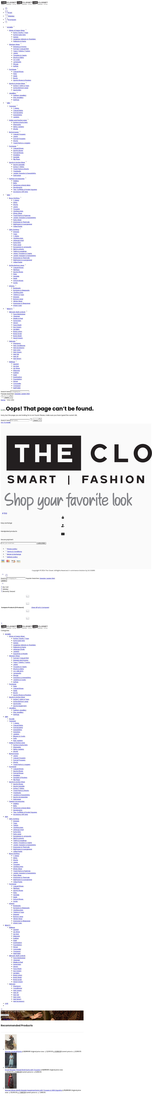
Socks (15, 283)
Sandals (16, 157)
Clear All (34, 607)
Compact (17, 386)
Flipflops (16, 270)
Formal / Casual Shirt (21, 49)
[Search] (6, 23)
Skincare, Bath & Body (17, 312)
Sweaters (16, 732)
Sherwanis (17, 125)
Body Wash (17, 336)
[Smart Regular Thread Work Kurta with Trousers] (11, 1068)
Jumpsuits (17, 62)
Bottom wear (18, 299)
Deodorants (17, 187)
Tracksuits (17, 171)
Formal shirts (18, 113)
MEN (8, 103)
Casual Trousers (19, 134)
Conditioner (17, 988)
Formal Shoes (18, 153)
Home (3, 400)
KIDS (8, 195)
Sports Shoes (18, 151)
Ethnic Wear (17, 213)
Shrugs (15, 64)
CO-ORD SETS (18, 671)
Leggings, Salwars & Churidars (24, 39)
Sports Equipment (20, 706)
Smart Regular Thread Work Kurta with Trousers (23, 1070)
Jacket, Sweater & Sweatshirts (24, 173)
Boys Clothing (14, 198)
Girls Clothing (14, 230)
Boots (15, 78)
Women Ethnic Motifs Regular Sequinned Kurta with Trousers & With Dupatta (33, 1090)
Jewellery (12, 93)
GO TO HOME (5, 422)
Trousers (16, 209)
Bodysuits (17, 288)
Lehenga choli (18, 240)
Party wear (17, 245)
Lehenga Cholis (19, 649)
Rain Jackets (18, 741)
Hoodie (11, 719)
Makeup (12, 362)
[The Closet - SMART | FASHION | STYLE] (24, 4)
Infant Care (17, 305)
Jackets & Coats (19, 680)
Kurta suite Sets (19, 641)
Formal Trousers (19, 139)
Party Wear (17, 220)
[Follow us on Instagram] (4, 514)
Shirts (15, 202)
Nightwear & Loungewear (22, 224)
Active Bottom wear (20, 88)
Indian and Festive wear (18, 120)
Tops (15, 234)
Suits (15, 738)
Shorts (15, 141)
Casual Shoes (18, 72)
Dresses (16, 232)
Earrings (16, 100)
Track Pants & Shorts (21, 169)
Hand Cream (18, 338)
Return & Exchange (14, 554)
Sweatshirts (17, 115)
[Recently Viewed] (6, 576)
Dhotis (15, 129)
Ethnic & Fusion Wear (17, 30)
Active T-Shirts (18, 167)
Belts (15, 183)
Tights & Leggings (20, 251)
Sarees (15, 37)
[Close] (2, 587)
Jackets (16, 117)
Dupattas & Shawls (20, 654)
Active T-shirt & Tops (21, 86)
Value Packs (17, 226)
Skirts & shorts (18, 249)
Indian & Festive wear (17, 743)
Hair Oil (15, 356)
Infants (11, 286)
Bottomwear (14, 132)
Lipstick (16, 364)
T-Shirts (16, 108)
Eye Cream (17, 327)
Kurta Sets (17, 243)
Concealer (17, 384)
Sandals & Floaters (20, 778)
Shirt (28, 394)
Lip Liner (16, 366)
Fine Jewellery (18, 98)
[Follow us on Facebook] (3, 514)
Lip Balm (16, 329)
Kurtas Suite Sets (19, 35)
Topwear (12, 106)
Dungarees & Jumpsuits (22, 247)
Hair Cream (17, 352)
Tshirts (15, 825)
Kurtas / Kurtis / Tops (21, 638)
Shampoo (17, 343)
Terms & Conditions (14, 552)
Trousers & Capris (20, 55)
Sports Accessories (20, 797)
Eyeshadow (17, 377)
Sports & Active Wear (17, 83)
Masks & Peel (18, 318)
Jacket (24, 394)
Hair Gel (16, 354)
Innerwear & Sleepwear (21, 303)
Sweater (18, 394)
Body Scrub (17, 334)
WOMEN (10, 27)
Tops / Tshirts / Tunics (21, 51)
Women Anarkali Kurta (13, 1051)
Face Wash (17, 325)
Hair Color (16, 350)
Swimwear (17, 175)
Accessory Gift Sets (20, 192)
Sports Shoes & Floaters (22, 80)
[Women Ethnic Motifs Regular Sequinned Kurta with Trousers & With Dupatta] (11, 1088)
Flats (15, 74)
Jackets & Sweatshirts (21, 795)
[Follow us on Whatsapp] (6, 514)
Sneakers (16, 155)
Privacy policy (12, 549)
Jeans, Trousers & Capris (22, 253)
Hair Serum (17, 359)
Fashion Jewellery (19, 95)
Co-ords (16, 60)
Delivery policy (12, 557)
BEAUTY (10, 309)
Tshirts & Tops (18, 295)
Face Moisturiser (19, 314)
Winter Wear (17, 301)
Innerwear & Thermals (21, 222)
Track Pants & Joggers (21, 143)
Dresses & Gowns (19, 47)
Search (7, 397)
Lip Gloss (16, 368)
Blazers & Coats (19, 736)
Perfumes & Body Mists (21, 185)
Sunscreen (17, 321)
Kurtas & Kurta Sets (20, 122)
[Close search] (3, 585)
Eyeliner (16, 373)
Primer (15, 381)
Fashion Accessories (16, 179)
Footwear (12, 69)
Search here (5, 392)
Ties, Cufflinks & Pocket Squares (25, 190)
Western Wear (14, 44)
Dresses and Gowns (20, 660)
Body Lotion (17, 331)
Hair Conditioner (19, 346)
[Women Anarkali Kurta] (11, 1049)
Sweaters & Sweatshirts (22, 678)
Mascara (16, 370)
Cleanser (16, 316)
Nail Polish (17, 388)
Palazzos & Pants (19, 41)
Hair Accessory (18, 348)
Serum (15, 323)
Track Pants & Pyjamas (21, 215)
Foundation (17, 379)
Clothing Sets (18, 211)
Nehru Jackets (18, 127)
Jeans (15, 53)
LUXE (6, 1003)
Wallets (16, 181)
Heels (15, 76)
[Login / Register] (6, 9)
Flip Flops (16, 159)
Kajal (15, 375)
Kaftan (15, 66)
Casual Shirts (18, 110)
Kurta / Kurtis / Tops (20, 33)
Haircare (12, 341)
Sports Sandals (19, 165)
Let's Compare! (43, 607)
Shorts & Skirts (18, 57)
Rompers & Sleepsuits (21, 290)
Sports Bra (17, 90)
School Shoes (18, 281)
